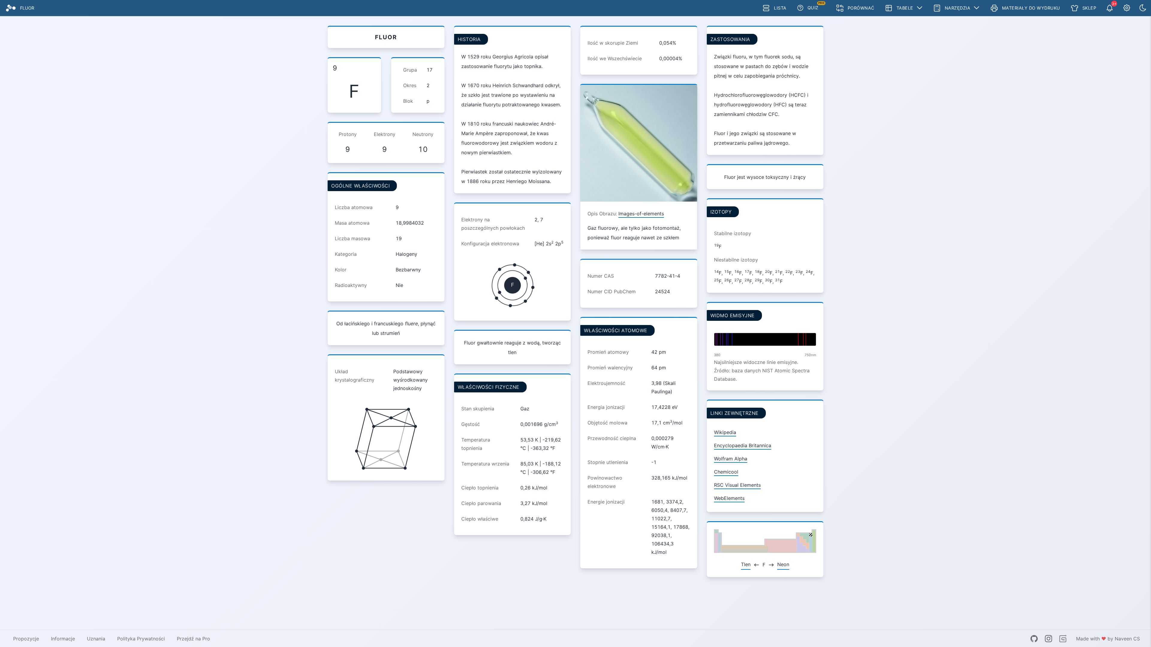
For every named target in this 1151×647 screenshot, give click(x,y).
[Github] (1034, 639)
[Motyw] (1143, 8)
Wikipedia (725, 432)
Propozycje (26, 639)
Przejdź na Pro (193, 639)
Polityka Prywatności (141, 639)
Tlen (746, 564)
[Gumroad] (1063, 639)
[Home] (11, 8)
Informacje (63, 639)
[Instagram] (1048, 639)
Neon (783, 564)
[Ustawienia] (1127, 8)
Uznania (96, 639)
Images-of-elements (641, 214)
